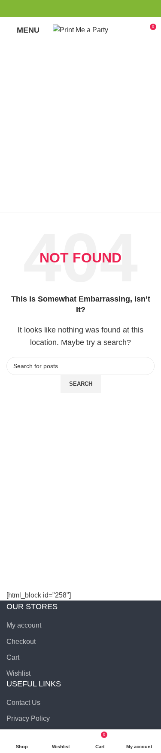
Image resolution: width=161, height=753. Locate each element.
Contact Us (23, 702)
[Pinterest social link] (86, 8)
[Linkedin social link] (95, 8)
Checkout (21, 641)
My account (23, 625)
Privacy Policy (28, 718)
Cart (12, 657)
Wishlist (18, 673)
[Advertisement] (80, 127)
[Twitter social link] (76, 8)
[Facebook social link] (66, 8)
